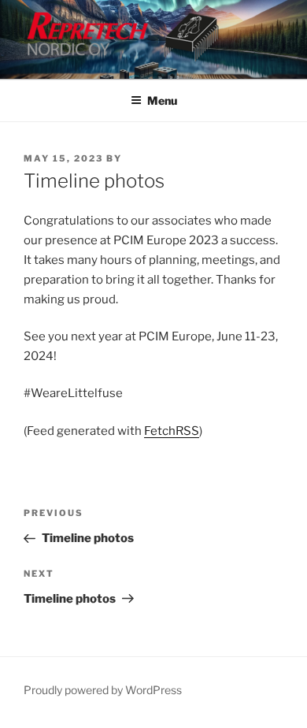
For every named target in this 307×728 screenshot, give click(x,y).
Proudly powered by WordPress (103, 689)
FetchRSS (171, 431)
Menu (162, 100)
